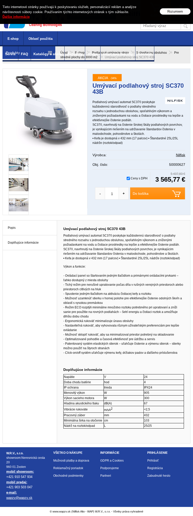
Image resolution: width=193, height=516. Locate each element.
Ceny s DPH (139, 178)
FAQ (24, 54)
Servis (10, 54)
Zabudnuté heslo (158, 475)
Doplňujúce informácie (23, 242)
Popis (12, 228)
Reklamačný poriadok (68, 468)
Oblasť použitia (40, 39)
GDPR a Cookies (112, 460)
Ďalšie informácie (16, 17)
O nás (93, 54)
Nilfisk (180, 155)
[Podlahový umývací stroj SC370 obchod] (19, 164)
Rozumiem (175, 11)
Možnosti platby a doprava (71, 460)
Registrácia (155, 468)
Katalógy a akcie (47, 54)
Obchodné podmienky (68, 475)
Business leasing (118, 54)
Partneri (105, 475)
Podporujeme (109, 468)
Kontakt (145, 54)
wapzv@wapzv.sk (19, 498)
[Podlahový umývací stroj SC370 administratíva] (19, 205)
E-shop (13, 39)
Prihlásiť (153, 460)
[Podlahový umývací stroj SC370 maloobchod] (19, 185)
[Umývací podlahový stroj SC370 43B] (45, 111)
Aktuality (74, 54)
